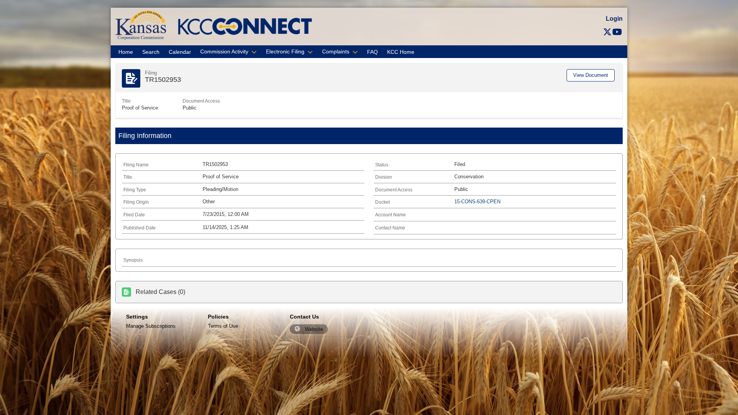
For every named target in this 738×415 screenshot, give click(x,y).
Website (314, 329)
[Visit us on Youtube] (617, 32)
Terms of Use (223, 326)
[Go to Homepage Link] (140, 25)
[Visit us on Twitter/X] (607, 32)
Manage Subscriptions (151, 326)
